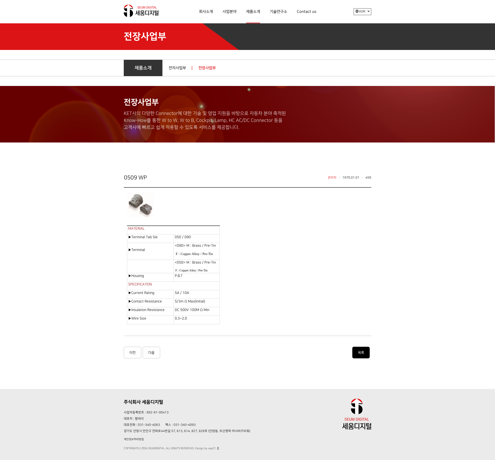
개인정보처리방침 (134, 439)
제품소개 (253, 11)
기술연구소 (278, 11)
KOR (362, 11)
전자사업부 (177, 68)
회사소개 (206, 11)
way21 (212, 448)
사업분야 (229, 11)
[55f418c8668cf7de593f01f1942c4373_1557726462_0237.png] (141, 204)
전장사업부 (207, 68)
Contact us (306, 11)
